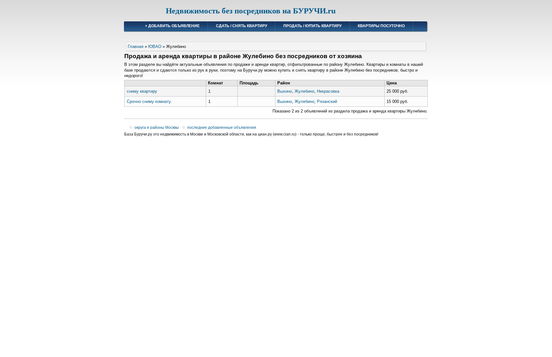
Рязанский (327, 101)
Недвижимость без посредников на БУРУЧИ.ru (251, 10)
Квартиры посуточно (381, 26)
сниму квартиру (142, 91)
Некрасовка (328, 91)
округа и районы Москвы (156, 127)
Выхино (284, 91)
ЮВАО (154, 46)
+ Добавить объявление (172, 26)
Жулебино (304, 91)
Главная (135, 46)
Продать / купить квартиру (312, 26)
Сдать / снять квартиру (241, 26)
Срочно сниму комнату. (149, 101)
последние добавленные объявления (221, 127)
